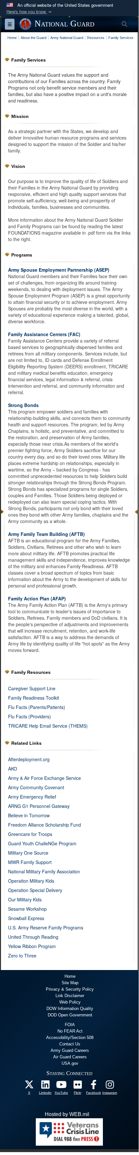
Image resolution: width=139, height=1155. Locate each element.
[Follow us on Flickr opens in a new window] (77, 1086)
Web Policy (70, 1002)
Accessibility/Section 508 (70, 1037)
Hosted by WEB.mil (67, 1114)
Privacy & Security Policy (70, 989)
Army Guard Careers (70, 1050)
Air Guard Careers (70, 1056)
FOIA (70, 1024)
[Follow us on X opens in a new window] (29, 1086)
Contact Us (69, 1044)
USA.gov (70, 1063)
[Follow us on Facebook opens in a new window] (93, 1086)
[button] (29, 11)
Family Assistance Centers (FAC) (44, 334)
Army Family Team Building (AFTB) (46, 534)
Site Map (70, 982)
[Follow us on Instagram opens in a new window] (110, 1086)
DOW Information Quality (69, 1008)
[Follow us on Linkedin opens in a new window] (45, 1086)
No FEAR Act (70, 1031)
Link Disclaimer (69, 995)
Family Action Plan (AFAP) (37, 598)
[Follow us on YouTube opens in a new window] (61, 1086)
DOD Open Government (70, 1015)
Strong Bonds (23, 405)
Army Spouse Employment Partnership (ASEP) (58, 270)
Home (70, 976)
